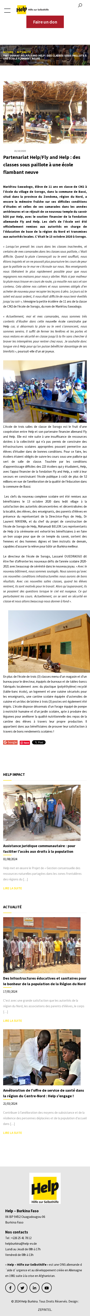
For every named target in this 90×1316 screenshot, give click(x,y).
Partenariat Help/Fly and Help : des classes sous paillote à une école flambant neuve (41, 164)
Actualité (24, 52)
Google (12, 742)
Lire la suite (12, 888)
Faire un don (45, 22)
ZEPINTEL (44, 1310)
